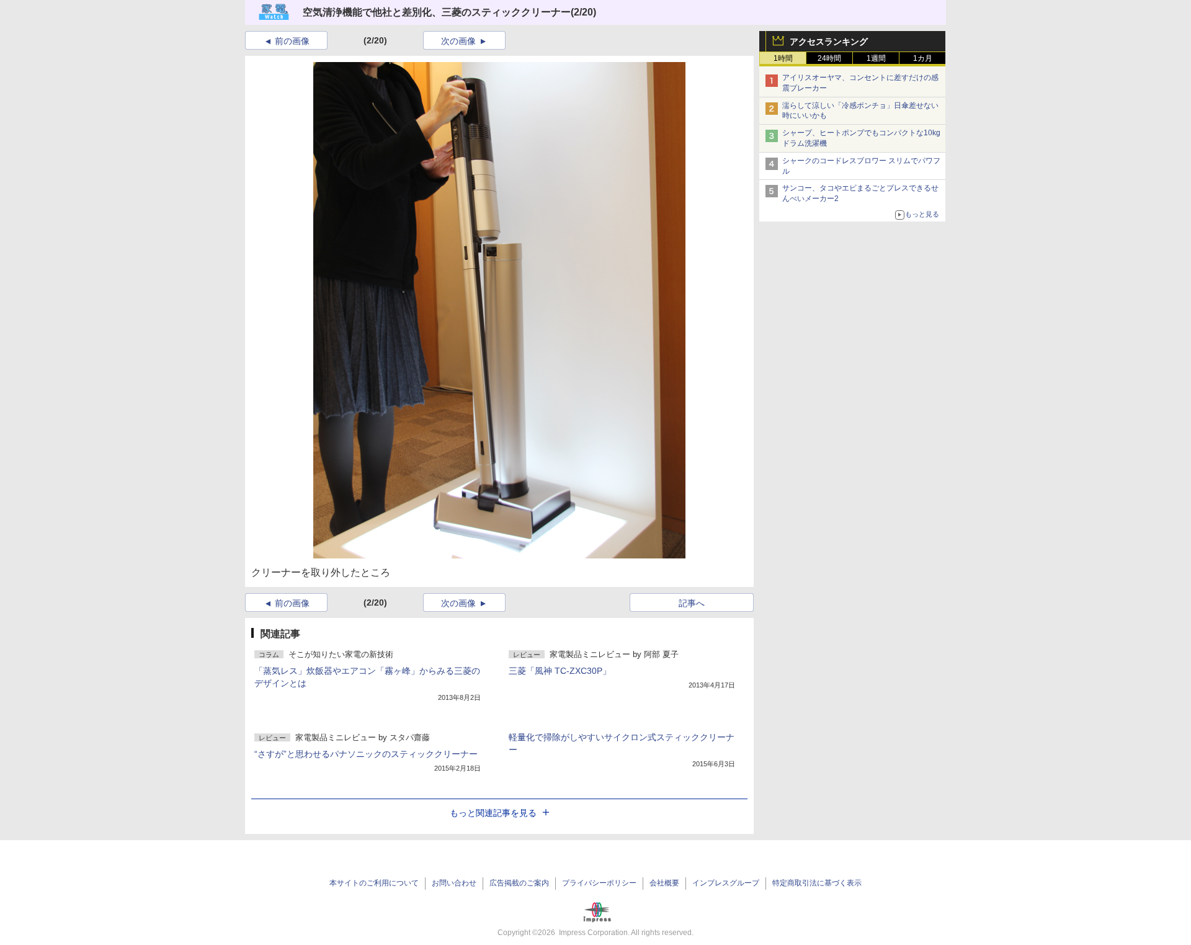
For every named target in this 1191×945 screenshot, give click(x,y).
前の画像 (292, 41)
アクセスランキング (829, 42)
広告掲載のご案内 (519, 883)
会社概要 (664, 883)
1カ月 (922, 58)
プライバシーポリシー (599, 883)
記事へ (692, 603)
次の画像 (458, 41)
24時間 (829, 58)
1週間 (876, 58)
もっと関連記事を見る (493, 813)
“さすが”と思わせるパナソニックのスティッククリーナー (366, 754)
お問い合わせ (454, 883)
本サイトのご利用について (374, 883)
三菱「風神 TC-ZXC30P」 (560, 671)
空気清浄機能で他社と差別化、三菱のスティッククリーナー (437, 12)
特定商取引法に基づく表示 (817, 883)
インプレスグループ (725, 883)
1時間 (783, 58)
